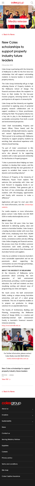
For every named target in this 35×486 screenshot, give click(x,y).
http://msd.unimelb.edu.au (11, 325)
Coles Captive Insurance (11, 476)
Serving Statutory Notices (11, 439)
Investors (5, 415)
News (4, 427)
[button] (32, 2)
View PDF (8, 379)
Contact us (6, 433)
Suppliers (5, 445)
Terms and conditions (10, 464)
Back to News (9, 35)
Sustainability (6, 421)
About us (5, 409)
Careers (5, 452)
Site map (5, 470)
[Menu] (3, 2)
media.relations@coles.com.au (17, 358)
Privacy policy (7, 458)
